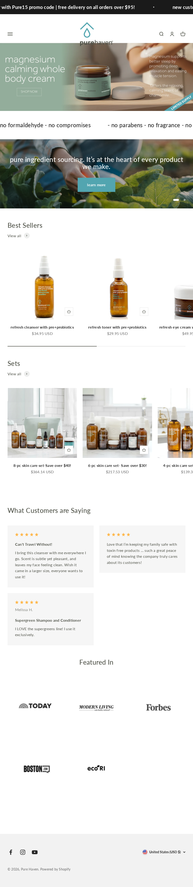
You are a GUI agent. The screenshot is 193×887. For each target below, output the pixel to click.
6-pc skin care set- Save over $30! (117, 465)
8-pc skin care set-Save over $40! (42, 465)
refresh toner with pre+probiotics (117, 327)
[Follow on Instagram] (23, 852)
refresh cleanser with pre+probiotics (42, 327)
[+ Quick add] (69, 311)
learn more (96, 184)
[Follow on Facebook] (11, 852)
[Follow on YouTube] (35, 852)
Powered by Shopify (55, 869)
